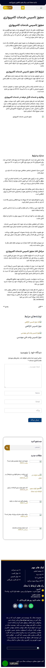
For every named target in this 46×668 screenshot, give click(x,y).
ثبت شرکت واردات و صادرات (20, 528)
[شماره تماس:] (43, 596)
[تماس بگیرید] (5, 663)
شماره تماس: (36, 595)
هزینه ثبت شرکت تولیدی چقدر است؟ (17, 461)
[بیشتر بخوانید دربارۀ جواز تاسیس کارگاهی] (33, 322)
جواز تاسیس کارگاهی (33, 326)
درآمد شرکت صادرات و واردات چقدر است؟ (16, 514)
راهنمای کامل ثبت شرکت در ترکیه (19, 501)
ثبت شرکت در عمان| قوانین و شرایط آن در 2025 (16, 475)
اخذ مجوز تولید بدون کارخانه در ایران (17, 488)
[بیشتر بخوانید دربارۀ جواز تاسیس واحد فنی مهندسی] (31, 333)
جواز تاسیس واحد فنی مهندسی (29, 337)
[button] (22, 8)
